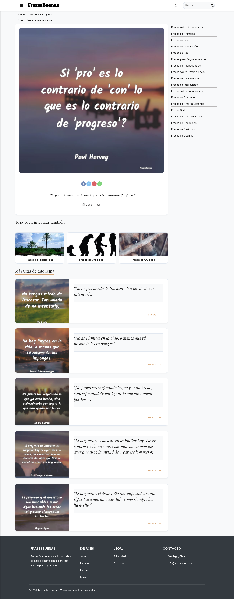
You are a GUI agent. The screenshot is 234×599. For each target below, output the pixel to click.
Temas (83, 577)
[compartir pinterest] (94, 183)
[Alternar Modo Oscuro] (176, 5)
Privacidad (120, 556)
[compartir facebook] (83, 183)
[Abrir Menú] (21, 5)
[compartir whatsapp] (99, 183)
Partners (84, 563)
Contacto (119, 563)
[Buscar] (212, 5)
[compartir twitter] (88, 183)
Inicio (83, 556)
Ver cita (152, 314)
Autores (84, 570)
